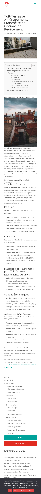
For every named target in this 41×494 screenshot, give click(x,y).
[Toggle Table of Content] (32, 65)
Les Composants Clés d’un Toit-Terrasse (18, 72)
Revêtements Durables (21, 86)
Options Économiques (21, 88)
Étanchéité (17, 80)
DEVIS (20, 438)
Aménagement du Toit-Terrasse (19, 90)
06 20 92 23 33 (20, 443)
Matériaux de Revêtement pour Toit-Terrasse (23, 83)
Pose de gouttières (14, 427)
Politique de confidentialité (23, 491)
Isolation (16, 77)
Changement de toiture (15, 389)
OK (10, 491)
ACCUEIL (7, 377)
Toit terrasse (12, 398)
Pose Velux (11, 433)
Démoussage (12, 407)
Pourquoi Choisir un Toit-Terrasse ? (20, 68)
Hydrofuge (11, 411)
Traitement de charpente (16, 430)
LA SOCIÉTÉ (8, 380)
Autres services (11, 417)
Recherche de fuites (14, 420)
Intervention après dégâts (16, 423)
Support (9, 33)
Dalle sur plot (12, 402)
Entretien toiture (30, 33)
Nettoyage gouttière (14, 414)
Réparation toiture (13, 392)
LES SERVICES (9, 384)
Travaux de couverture (14, 386)
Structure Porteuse (19, 75)
